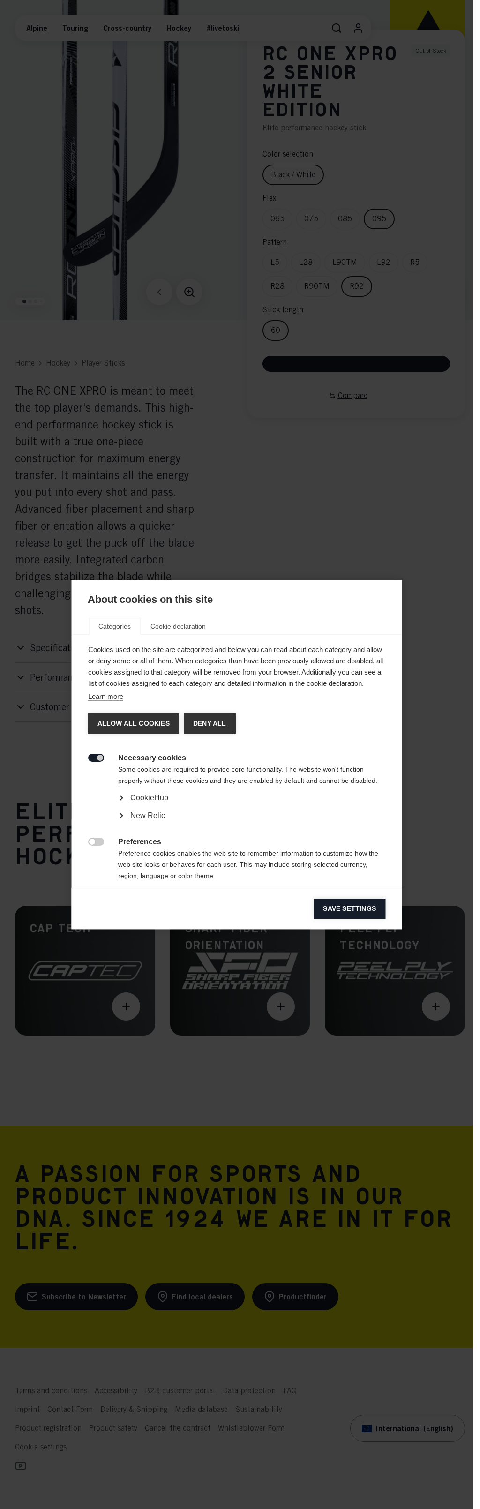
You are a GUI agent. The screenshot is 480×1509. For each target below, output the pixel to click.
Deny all (209, 723)
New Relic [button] (147, 815)
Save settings (349, 908)
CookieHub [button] (149, 798)
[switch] (91, 757)
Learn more (105, 696)
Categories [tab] (114, 626)
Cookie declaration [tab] (178, 626)
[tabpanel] (236, 824)
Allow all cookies (133, 723)
